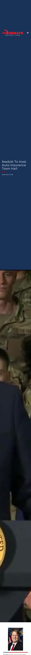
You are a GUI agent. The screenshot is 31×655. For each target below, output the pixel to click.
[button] (27, 32)
